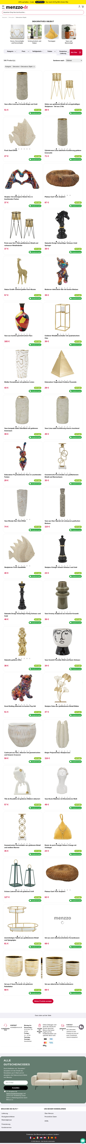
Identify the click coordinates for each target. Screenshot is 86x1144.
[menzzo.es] (51, 1138)
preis (23, 51)
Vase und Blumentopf (69, 42)
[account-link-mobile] (79, 6)
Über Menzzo (49, 1113)
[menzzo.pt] (55, 1138)
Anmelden (15, 1088)
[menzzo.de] (34, 1138)
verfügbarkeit (36, 51)
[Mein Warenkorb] (83, 7)
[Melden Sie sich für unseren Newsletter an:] (16, 1082)
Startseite (4, 17)
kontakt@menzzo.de (72, 1026)
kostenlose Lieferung (63, 52)
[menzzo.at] (44, 1138)
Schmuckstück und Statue (34, 42)
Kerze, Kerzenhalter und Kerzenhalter (17, 42)
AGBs (46, 1121)
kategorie (10, 51)
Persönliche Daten (51, 1116)
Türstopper (51, 41)
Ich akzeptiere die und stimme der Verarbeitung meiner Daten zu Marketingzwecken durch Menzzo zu (16, 1095)
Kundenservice (6, 1127)
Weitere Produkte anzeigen (43, 1001)
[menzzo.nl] (41, 1138)
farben (50, 51)
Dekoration (11, 17)
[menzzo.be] (48, 1138)
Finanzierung (6, 1124)
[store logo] (42, 7)
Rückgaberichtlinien (8, 1116)
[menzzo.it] (37, 1138)
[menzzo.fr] (30, 1138)
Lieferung (5, 1113)
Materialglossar (7, 1120)
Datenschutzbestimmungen (14, 1093)
